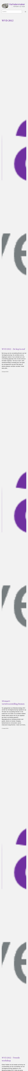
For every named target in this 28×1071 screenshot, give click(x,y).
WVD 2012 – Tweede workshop (11, 1059)
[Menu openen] (25, 12)
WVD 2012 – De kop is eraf (13, 349)
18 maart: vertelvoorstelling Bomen (13, 702)
